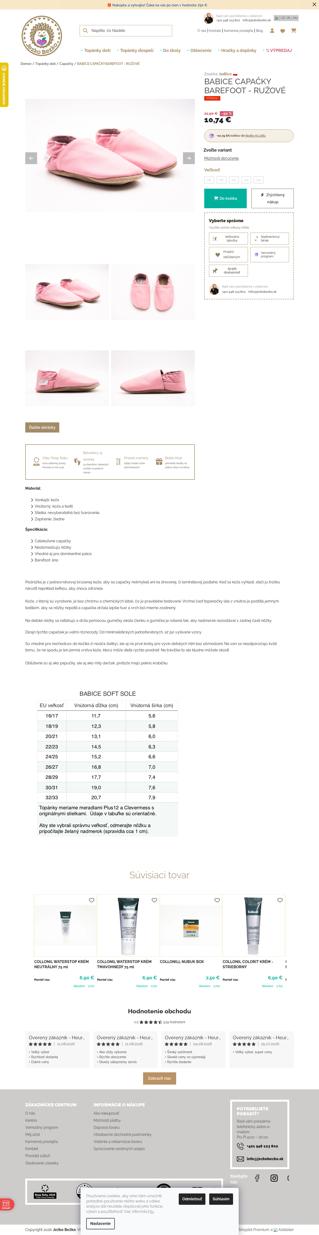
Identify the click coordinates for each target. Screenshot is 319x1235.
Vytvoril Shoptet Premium (246, 1229)
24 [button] (258, 180)
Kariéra (31, 1120)
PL (289, 18)
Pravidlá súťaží (37, 1156)
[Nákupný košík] (295, 31)
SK (276, 18)
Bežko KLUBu (256, 135)
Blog (259, 31)
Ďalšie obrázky (42, 427)
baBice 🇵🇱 (228, 74)
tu (152, 1211)
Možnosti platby (107, 1120)
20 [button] (234, 180)
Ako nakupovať (106, 1113)
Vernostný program (41, 1127)
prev (29, 940)
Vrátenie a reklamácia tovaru (118, 1141)
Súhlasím (221, 1199)
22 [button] (246, 180)
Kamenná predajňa (238, 31)
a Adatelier (282, 1229)
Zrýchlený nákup (275, 198)
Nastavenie (100, 1223)
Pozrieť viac (42, 979)
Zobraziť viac (159, 1078)
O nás (201, 31)
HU (295, 18)
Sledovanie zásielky (42, 1163)
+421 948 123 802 (228, 20)
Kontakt (215, 31)
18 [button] (221, 180)
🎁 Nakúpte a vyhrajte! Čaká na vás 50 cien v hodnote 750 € (157, 5)
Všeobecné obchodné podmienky (123, 1134)
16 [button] (209, 180)
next (290, 940)
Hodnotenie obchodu (159, 1011)
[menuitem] (97, 50)
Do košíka (228, 198)
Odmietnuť (192, 1199)
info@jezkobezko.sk (257, 20)
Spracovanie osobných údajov (119, 1148)
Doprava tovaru (106, 1127)
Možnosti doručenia (221, 158)
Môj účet (32, 1134)
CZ (283, 18)
